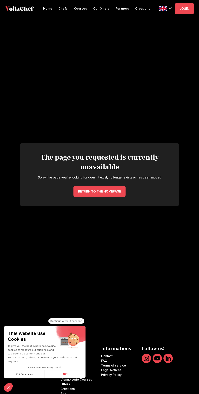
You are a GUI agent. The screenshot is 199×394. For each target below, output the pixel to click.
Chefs (63, 8)
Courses (80, 8)
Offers (65, 384)
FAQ (104, 361)
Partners (122, 8)
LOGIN (184, 9)
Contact (107, 356)
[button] (165, 8)
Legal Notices (111, 370)
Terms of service (113, 365)
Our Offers (101, 8)
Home (47, 8)
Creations (142, 8)
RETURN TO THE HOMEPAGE (99, 191)
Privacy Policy (111, 375)
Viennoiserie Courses (76, 379)
